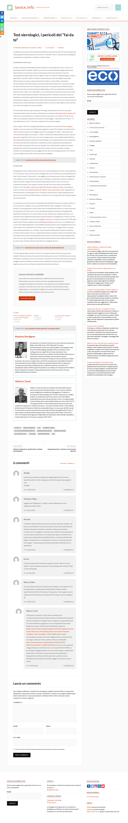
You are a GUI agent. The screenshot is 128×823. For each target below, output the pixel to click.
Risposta (70, 489)
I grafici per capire (49, 18)
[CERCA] (118, 7)
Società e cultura (95, 221)
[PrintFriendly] (2, 29)
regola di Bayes (47, 222)
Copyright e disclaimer (54, 800)
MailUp (89, 807)
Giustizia (92, 159)
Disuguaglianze (94, 136)
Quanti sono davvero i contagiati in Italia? (101, 309)
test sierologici (20, 434)
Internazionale (94, 181)
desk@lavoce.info (53, 790)
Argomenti (13, 18)
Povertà (92, 208)
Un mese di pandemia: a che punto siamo (100, 362)
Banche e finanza (95, 123)
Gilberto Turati (36, 47)
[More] (2, 33)
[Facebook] (2, 13)
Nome (16, 726)
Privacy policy (51, 802)
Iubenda (89, 809)
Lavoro (92, 190)
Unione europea (95, 235)
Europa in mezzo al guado (95, 326)
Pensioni (92, 203)
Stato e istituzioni (95, 226)
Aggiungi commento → (68, 463)
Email (49, 726)
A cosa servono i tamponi (62, 315)
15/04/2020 (50, 47)
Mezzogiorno (94, 194)
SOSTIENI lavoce (27, 298)
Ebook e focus (65, 18)
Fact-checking (81, 18)
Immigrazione (94, 163)
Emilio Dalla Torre (93, 811)
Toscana (32, 434)
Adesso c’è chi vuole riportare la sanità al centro (103, 343)
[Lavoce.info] (21, 7)
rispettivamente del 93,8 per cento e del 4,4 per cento (46, 190)
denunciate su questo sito (67, 113)
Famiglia (92, 145)
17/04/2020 (33, 665)
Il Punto (36, 315)
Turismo (92, 230)
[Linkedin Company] (99, 786)
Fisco (91, 150)
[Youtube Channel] (103, 786)
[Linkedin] (2, 21)
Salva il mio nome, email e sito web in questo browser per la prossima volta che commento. (40, 749)
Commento (18, 702)
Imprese (92, 168)
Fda (39, 427)
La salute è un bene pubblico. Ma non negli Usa (102, 289)
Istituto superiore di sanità (25, 430)
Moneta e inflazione (96, 199)
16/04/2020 (30, 573)
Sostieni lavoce (111, 18)
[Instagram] (95, 786)
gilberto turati (49, 427)
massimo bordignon (44, 430)
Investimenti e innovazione (98, 186)
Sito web (16, 737)
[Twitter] (2, 17)
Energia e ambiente (96, 141)
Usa (53, 434)
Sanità (61, 47)
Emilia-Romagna (29, 427)
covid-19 (18, 427)
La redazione (96, 18)
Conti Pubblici (94, 132)
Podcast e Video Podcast (29, 18)
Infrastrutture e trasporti (98, 177)
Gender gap (93, 154)
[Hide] (1, 37)
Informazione (94, 172)
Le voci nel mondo (93, 797)
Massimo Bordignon (22, 47)
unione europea (43, 434)
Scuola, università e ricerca (98, 217)
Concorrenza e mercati (97, 127)
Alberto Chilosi (29, 582)
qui (14, 137)
